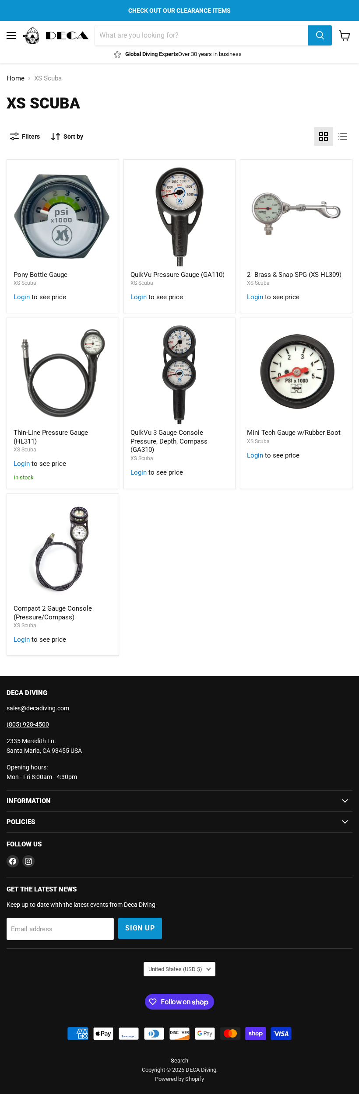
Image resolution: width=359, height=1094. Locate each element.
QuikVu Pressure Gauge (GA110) (177, 275)
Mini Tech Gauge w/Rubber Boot (294, 433)
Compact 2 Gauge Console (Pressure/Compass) (53, 613)
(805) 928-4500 (28, 724)
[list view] (342, 136)
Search (179, 1060)
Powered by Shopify (179, 1079)
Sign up (140, 928)
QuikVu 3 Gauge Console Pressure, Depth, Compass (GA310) (169, 441)
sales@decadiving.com (38, 708)
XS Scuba (25, 283)
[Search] (320, 35)
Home (16, 78)
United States (175, 969)
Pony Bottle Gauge (40, 275)
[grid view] (323, 136)
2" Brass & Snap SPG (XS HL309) (294, 275)
